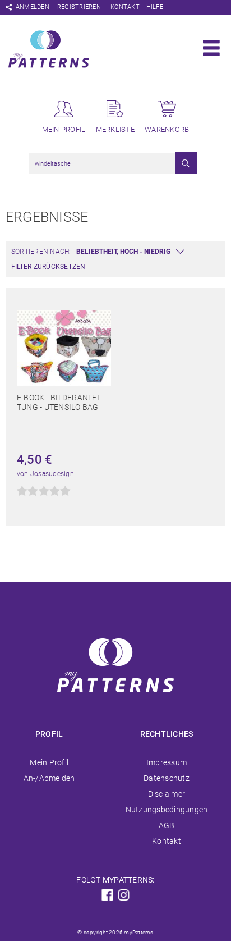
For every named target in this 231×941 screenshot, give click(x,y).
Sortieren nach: (41, 251)
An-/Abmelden (49, 778)
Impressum (166, 762)
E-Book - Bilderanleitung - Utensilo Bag (59, 402)
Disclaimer (166, 793)
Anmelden (32, 7)
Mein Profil (49, 762)
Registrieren (79, 7)
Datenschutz (167, 778)
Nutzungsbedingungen (167, 809)
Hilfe (154, 7)
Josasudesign (52, 474)
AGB (167, 825)
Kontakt (125, 7)
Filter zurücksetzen (48, 266)
